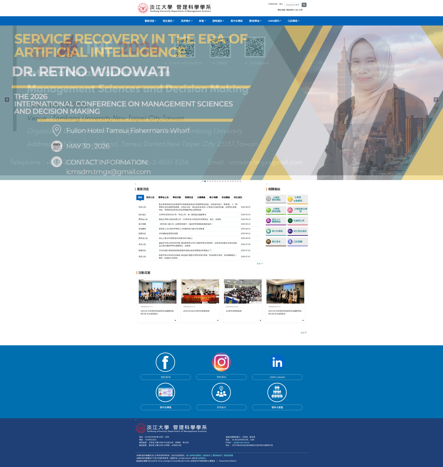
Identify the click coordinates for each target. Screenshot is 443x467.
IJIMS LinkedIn (277, 372)
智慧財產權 (228, 451)
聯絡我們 (290, 10)
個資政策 (206, 451)
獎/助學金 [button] (254, 20)
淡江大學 (299, 10)
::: (268, 4)
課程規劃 (276, 206)
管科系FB (166, 372)
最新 (140, 192)
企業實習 (297, 196)
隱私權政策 (217, 451)
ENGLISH (273, 4)
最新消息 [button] (149, 20)
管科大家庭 (277, 402)
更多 (259, 259)
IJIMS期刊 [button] (273, 20)
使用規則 (201, 453)
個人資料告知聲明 (193, 451)
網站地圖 (281, 10)
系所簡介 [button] (186, 20)
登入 (281, 4)
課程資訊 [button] (217, 20)
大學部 (276, 193)
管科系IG (221, 372)
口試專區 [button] (293, 20)
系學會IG (221, 402)
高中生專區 (237, 20)
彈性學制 (276, 195)
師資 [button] (201, 20)
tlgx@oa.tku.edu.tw (241, 438)
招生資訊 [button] (167, 20)
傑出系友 (276, 237)
